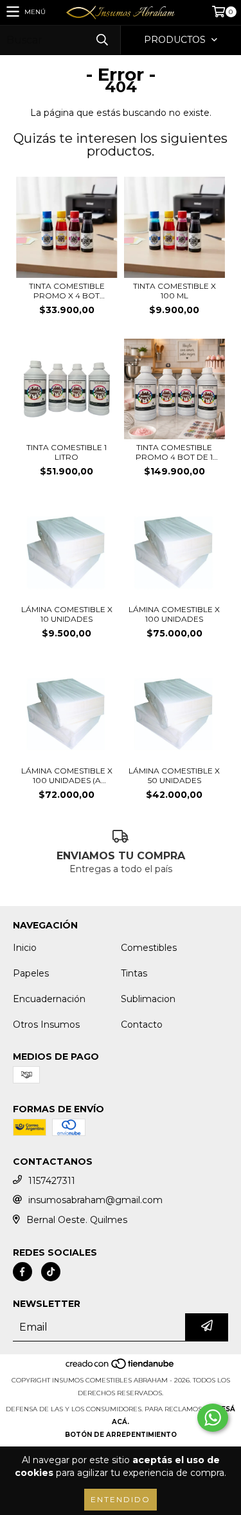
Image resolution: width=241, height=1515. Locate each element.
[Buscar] (101, 40)
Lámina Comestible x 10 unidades (66, 614)
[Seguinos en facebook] (22, 1271)
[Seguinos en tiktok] (50, 1271)
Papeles (31, 973)
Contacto (142, 1024)
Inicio (25, 947)
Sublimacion (148, 999)
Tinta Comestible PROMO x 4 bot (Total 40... (67, 290)
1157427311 (51, 1181)
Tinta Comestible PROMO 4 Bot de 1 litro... (174, 452)
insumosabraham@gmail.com (95, 1200)
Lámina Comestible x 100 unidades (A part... (66, 775)
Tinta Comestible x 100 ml (174, 290)
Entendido (120, 1499)
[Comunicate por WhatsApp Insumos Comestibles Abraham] (212, 1418)
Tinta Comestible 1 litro (66, 452)
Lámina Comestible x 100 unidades (174, 614)
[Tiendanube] (120, 1367)
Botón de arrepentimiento (121, 1434)
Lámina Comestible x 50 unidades (174, 775)
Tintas (134, 973)
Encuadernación (49, 999)
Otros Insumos (46, 1024)
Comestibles (149, 947)
